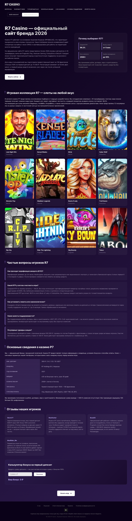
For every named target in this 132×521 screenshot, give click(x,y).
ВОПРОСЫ (8, 9)
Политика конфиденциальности (85, 506)
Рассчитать (39, 474)
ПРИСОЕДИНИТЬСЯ (30, 14)
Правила (70, 506)
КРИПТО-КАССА (90, 9)
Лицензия (46, 506)
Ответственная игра (58, 506)
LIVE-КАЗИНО (60, 9)
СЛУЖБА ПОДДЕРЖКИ (74, 9)
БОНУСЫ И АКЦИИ (47, 9)
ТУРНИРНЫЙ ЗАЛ (33, 9)
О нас (39, 506)
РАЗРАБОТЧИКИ (19, 9)
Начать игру (64, 493)
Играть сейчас (13, 77)
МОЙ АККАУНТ (14, 14)
